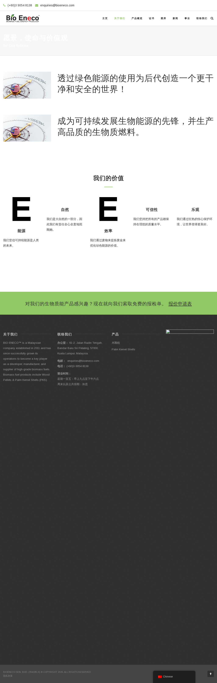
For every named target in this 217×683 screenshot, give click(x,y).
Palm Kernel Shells (123, 349)
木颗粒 (116, 342)
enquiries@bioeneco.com (57, 5)
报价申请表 (180, 303)
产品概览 (137, 18)
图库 (163, 18)
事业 (187, 18)
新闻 (175, 18)
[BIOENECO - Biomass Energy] (23, 18)
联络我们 (201, 18)
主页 (105, 18)
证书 (151, 18)
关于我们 (119, 18)
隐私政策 (8, 676)
